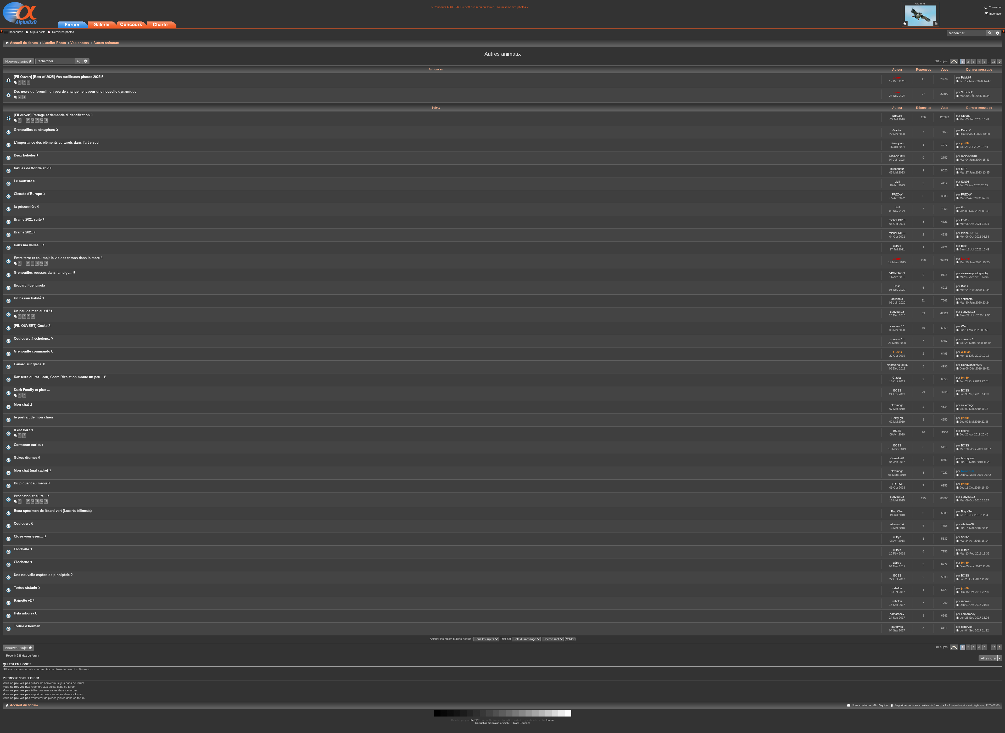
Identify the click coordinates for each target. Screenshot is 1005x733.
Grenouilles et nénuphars (34, 130)
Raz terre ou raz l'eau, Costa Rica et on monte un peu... (58, 377)
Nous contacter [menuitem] (861, 705)
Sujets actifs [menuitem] (38, 31)
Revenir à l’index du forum (22, 655)
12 (37, 263)
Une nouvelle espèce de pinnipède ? (43, 575)
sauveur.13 (897, 311)
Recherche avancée (997, 33)
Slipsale (897, 115)
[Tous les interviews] (936, 23)
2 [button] (968, 61)
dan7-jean (897, 143)
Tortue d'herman (27, 626)
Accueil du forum (24, 705)
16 (41, 120)
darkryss (897, 626)
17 (45, 120)
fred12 (965, 220)
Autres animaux (502, 54)
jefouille (965, 115)
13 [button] (993, 61)
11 (32, 263)
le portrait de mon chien (33, 417)
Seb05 (965, 181)
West (964, 326)
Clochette (21, 549)
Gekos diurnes (25, 458)
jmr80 (965, 143)
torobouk (967, 471)
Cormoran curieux (28, 445)
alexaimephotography (974, 273)
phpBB (474, 720)
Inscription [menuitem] (995, 13)
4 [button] (979, 61)
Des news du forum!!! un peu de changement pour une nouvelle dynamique (75, 91)
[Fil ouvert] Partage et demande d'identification (52, 115)
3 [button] (973, 61)
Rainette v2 (23, 600)
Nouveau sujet (16, 61)
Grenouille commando (32, 351)
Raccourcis (16, 31)
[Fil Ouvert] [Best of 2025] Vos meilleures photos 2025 (57, 77)
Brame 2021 (23, 232)
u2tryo (897, 245)
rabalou (897, 588)
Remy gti (897, 417)
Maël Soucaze (522, 722)
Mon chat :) (23, 404)
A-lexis (897, 352)
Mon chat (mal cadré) (31, 470)
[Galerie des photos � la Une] (905, 23)
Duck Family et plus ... (32, 390)
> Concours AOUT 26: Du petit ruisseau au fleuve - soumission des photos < (479, 7)
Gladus (897, 130)
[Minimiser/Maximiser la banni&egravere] (1, 31)
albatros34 (897, 524)
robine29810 (897, 156)
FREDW (897, 194)
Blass (897, 286)
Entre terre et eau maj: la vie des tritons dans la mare (57, 258)
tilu (962, 207)
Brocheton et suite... (30, 496)
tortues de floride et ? (31, 168)
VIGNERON (897, 273)
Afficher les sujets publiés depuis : (451, 638)
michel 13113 (897, 220)
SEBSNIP (967, 92)
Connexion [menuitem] (995, 7)
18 (41, 501)
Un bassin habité (27, 298)
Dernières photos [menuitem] (63, 31)
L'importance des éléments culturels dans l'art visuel (56, 142)
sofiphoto (897, 298)
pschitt (965, 430)
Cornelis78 (897, 458)
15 (37, 120)
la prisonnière (25, 207)
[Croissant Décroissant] (553, 638)
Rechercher (990, 33)
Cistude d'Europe (28, 194)
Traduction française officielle (492, 722)
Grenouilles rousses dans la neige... (43, 273)
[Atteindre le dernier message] (957, 81)
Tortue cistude (25, 588)
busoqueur (897, 168)
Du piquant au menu (30, 483)
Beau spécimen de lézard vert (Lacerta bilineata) (53, 511)
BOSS (897, 390)
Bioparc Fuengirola (29, 285)
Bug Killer (897, 511)
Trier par (506, 638)
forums (550, 720)
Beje (964, 245)
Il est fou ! (22, 430)
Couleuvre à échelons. (32, 338)
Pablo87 (966, 77)
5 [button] (984, 61)
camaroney (897, 614)
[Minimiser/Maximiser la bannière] (1003, 31)
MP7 (964, 168)
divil (897, 181)
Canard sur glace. (28, 364)
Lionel (897, 77)
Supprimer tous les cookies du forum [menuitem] (918, 705)
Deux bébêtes (25, 155)
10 (28, 263)
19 (45, 501)
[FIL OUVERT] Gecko (31, 326)
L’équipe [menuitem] (883, 705)
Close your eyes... (28, 536)
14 (32, 120)
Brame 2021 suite (28, 219)
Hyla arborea (24, 613)
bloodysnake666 (897, 364)
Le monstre (23, 181)
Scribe (965, 537)
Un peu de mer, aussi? (32, 311)
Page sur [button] (954, 61)
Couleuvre (22, 523)
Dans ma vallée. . (28, 245)
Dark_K (966, 130)
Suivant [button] (999, 61)
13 (28, 120)
